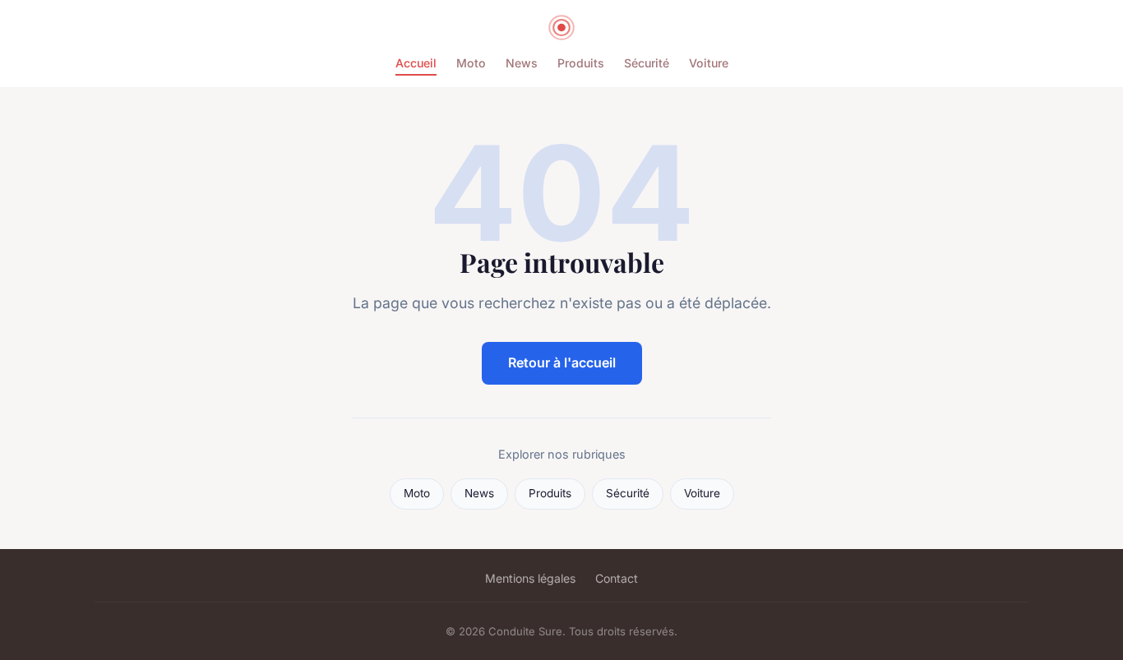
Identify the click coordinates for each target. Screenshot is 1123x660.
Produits (580, 63)
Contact (616, 578)
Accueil (416, 63)
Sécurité (646, 63)
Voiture (708, 63)
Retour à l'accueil (562, 362)
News (522, 63)
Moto (471, 63)
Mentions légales (530, 578)
